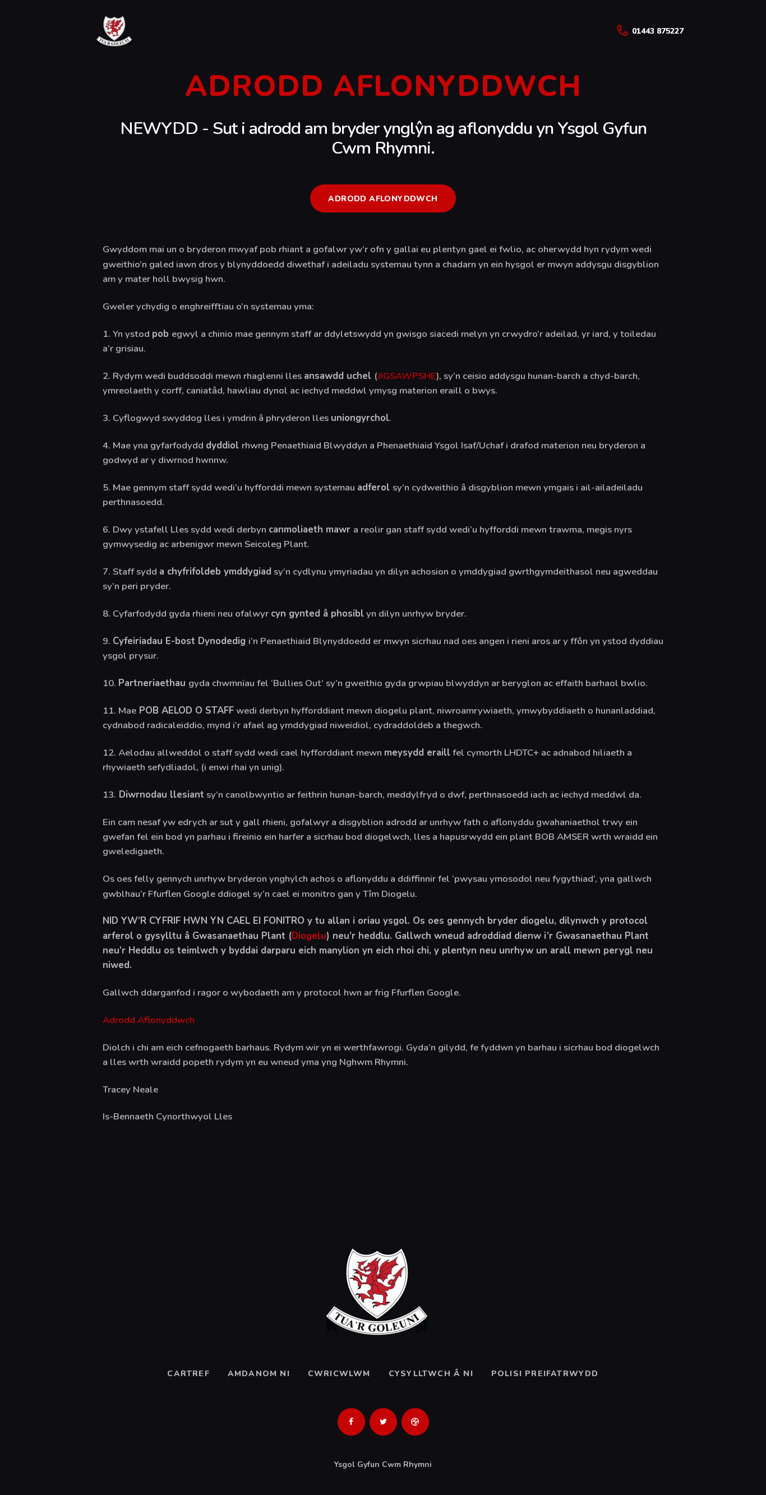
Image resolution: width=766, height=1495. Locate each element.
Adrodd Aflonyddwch (149, 1019)
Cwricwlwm (339, 1373)
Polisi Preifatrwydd (545, 1373)
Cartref (188, 1373)
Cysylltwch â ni (431, 1373)
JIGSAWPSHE (406, 375)
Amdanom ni (259, 1373)
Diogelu (309, 935)
